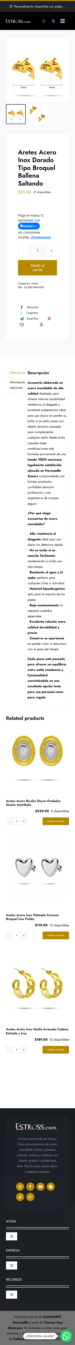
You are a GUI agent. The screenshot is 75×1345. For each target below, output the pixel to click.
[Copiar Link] (41, 324)
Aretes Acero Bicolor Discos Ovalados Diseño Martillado (33, 803)
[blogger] (51, 1186)
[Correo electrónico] (22, 324)
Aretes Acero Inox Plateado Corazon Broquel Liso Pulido (32, 917)
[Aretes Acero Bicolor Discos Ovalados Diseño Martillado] (37, 755)
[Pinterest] (49, 319)
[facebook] (30, 1186)
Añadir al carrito (37, 267)
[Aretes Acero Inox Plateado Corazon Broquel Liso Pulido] (37, 869)
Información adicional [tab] (16, 385)
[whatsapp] (30, 1197)
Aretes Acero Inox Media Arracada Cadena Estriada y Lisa (37, 1031)
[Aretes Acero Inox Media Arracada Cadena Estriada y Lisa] (37, 983)
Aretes (34, 283)
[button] (66, 1336)
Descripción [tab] (16, 372)
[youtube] (40, 1186)
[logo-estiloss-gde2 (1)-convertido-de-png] (18, 20)
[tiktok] (20, 1197)
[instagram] (20, 1186)
